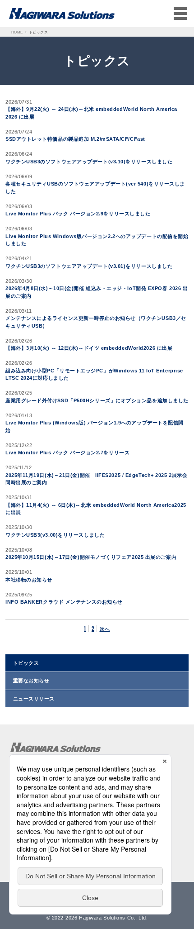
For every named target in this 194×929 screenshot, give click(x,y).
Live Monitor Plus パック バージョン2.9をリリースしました (77, 213)
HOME (17, 32)
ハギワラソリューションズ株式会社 (52, 757)
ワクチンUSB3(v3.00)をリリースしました (55, 535)
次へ (105, 628)
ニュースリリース (34, 698)
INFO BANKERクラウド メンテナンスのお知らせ (64, 602)
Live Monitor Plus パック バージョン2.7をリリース (67, 452)
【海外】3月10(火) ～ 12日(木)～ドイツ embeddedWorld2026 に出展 (88, 348)
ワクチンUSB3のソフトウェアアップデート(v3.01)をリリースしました (88, 266)
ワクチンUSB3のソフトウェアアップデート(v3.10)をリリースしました (88, 161)
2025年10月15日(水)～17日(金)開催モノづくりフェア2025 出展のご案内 (90, 557)
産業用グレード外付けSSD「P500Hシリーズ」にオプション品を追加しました (97, 400)
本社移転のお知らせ (28, 579)
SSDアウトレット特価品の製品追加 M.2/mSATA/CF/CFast (75, 139)
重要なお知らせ (31, 680)
